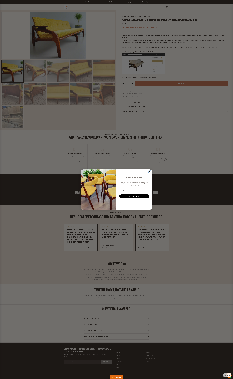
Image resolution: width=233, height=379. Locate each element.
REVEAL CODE (134, 196)
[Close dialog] (149, 171)
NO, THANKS (134, 201)
